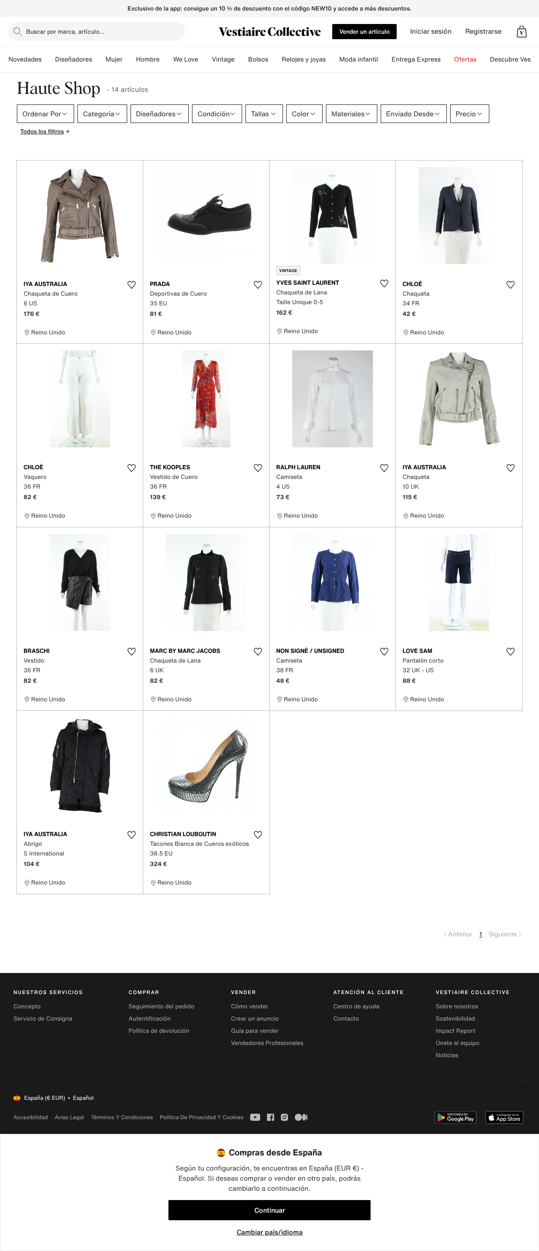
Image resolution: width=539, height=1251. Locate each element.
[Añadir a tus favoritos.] (131, 285)
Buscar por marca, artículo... (65, 31)
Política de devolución (158, 1030)
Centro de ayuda (356, 1006)
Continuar (269, 1210)
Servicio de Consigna (42, 1018)
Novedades (25, 59)
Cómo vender (249, 1006)
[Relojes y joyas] (332, 59)
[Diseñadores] (99, 59)
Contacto (346, 1018)
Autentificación (149, 1018)
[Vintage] (241, 59)
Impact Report (455, 1030)
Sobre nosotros (457, 1006)
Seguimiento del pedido (161, 1006)
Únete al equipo (458, 1043)
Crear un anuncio (254, 1018)
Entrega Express (416, 59)
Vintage (223, 59)
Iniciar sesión (431, 31)
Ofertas (465, 59)
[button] (522, 31)
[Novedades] (48, 59)
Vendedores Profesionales (267, 1043)
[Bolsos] (275, 59)
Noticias (447, 1055)
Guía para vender (254, 1030)
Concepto (26, 1006)
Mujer (114, 59)
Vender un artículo (364, 31)
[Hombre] (166, 59)
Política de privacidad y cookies (201, 1117)
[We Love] (205, 59)
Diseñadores (73, 59)
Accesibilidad (30, 1117)
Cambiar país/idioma (270, 1232)
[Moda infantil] (385, 59)
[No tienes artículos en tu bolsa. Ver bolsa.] (522, 31)
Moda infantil (358, 59)
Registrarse (483, 31)
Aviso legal (69, 1117)
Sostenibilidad (455, 1018)
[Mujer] (129, 59)
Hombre (148, 59)
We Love (185, 59)
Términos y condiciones (122, 1117)
